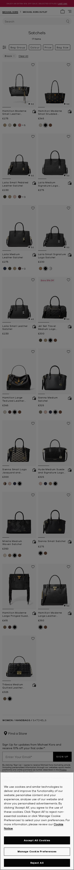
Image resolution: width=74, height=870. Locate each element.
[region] (37, 821)
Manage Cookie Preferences (37, 851)
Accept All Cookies (37, 840)
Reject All (37, 862)
